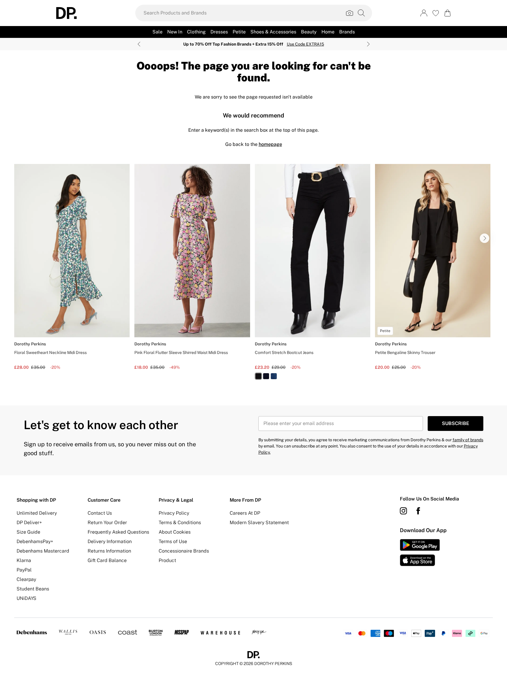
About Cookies (175, 532)
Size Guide (28, 532)
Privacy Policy (174, 513)
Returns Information (109, 551)
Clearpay (26, 579)
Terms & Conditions (180, 522)
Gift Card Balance (107, 560)
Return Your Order (107, 522)
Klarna (24, 560)
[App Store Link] (420, 552)
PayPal (24, 570)
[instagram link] (403, 510)
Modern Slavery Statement (259, 522)
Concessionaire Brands (184, 551)
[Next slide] (368, 44)
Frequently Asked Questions (118, 532)
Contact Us (100, 513)
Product (167, 560)
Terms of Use (173, 541)
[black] (258, 376)
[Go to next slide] (484, 238)
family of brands (468, 439)
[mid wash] (274, 376)
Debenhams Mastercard (43, 551)
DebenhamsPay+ (35, 541)
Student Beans (33, 589)
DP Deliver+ (29, 522)
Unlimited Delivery (37, 513)
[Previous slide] (139, 44)
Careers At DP (245, 513)
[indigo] (266, 376)
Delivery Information (110, 541)
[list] (253, 275)
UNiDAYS (26, 598)
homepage (270, 144)
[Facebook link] (418, 510)
